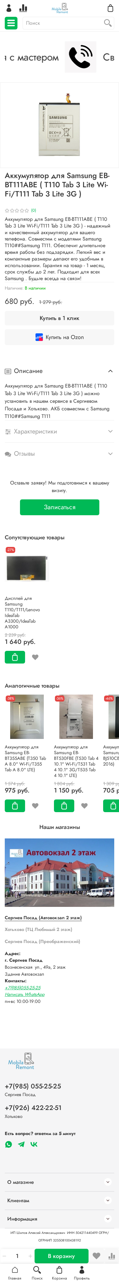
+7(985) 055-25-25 (33, 1086)
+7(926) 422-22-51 (33, 1108)
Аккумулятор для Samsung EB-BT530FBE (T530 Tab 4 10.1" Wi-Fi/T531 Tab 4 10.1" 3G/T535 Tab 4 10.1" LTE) (76, 761)
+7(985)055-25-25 (22, 988)
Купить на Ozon (65, 337)
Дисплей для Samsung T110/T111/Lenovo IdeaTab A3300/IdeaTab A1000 (22, 612)
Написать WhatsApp (24, 994)
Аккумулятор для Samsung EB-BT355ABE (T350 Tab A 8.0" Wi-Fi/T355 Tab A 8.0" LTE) (25, 758)
